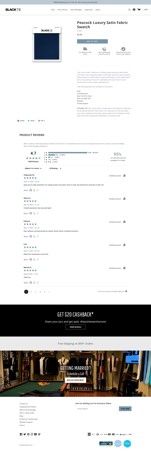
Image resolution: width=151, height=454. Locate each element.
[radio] (75, 152)
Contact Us (24, 404)
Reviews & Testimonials (29, 419)
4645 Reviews (35, 162)
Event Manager (76, 10)
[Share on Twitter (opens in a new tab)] (34, 190)
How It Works (62, 10)
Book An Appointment (75, 380)
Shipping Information (28, 407)
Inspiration (89, 10)
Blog (21, 416)
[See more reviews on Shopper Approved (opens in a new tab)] (37, 190)
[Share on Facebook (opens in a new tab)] (30, 190)
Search (22, 425)
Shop (53, 10)
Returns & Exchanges (28, 410)
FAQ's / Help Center (27, 413)
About (98, 10)
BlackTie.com (29, 445)
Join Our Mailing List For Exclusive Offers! (93, 403)
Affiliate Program (26, 422)
